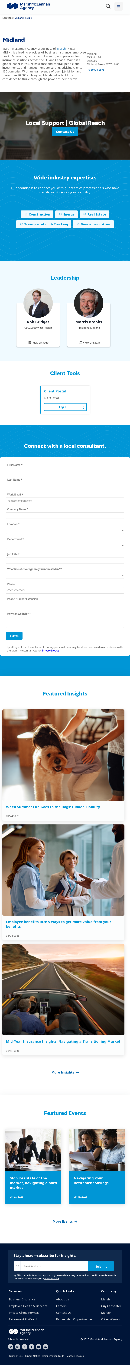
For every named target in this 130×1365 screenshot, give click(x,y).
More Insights (62, 1072)
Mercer (106, 1313)
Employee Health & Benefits (28, 1306)
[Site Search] (109, 6)
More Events (63, 1221)
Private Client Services (24, 1313)
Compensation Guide (53, 1355)
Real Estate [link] (97, 214)
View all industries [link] (95, 224)
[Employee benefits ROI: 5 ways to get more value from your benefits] (63, 870)
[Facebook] (31, 1346)
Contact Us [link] (65, 131)
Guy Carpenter (111, 1306)
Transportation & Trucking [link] (46, 224)
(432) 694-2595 (95, 69)
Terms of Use (16, 1355)
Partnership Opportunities (74, 1319)
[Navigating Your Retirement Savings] (97, 1150)
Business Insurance (22, 1299)
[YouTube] (38, 1346)
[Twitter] (24, 1346)
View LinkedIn (40, 342)
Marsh (61, 48)
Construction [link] (39, 214)
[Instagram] (17, 1347)
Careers (61, 1306)
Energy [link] (69, 214)
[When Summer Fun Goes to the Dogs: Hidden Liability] (63, 755)
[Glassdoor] (10, 1347)
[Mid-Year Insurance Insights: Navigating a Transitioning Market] (63, 989)
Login (62, 407)
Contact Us (63, 1313)
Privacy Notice (32, 1355)
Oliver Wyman (110, 1319)
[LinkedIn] (45, 1346)
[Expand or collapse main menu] (118, 6)
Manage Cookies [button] (75, 1355)
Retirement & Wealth (23, 1319)
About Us (62, 1299)
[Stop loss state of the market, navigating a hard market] (33, 1150)
